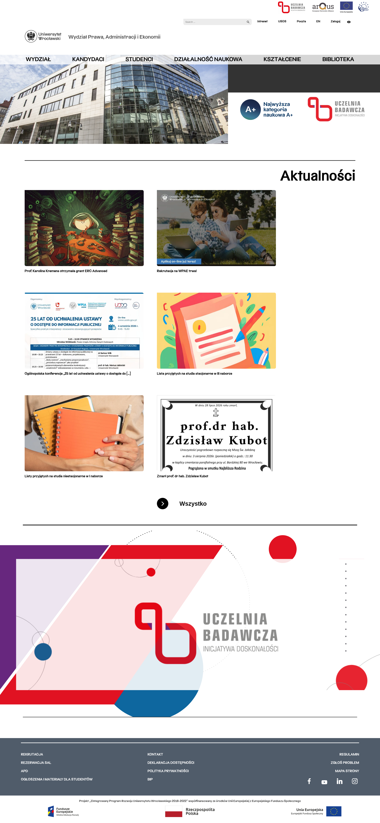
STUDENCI (139, 59)
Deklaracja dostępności (171, 763)
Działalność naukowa (208, 59)
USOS (282, 21)
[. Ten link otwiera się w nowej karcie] (309, 781)
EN (318, 21)
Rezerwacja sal (36, 763)
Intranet (262, 21)
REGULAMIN (349, 754)
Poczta (301, 21)
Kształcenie (282, 59)
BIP (150, 779)
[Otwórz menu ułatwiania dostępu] (350, 22)
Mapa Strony (347, 771)
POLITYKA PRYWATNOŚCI (168, 771)
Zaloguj (335, 21)
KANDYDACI (88, 59)
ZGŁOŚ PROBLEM (345, 763)
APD (24, 771)
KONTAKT (155, 754)
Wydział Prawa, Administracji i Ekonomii (114, 37)
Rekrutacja (32, 754)
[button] (4, 99)
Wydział (38, 59)
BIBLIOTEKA (338, 59)
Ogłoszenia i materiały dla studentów (56, 779)
